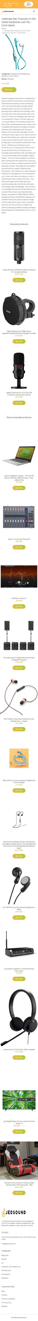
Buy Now (9, 90)
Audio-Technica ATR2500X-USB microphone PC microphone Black (19, 271)
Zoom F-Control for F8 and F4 (19, 539)
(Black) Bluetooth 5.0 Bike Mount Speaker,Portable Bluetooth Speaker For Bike (19, 332)
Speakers (5, 76)
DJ (2, 1263)
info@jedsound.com (9, 1244)
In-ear (11, 76)
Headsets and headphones (20, 74)
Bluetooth (5, 1255)
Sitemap (4, 1306)
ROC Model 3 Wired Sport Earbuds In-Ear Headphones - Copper (19, 720)
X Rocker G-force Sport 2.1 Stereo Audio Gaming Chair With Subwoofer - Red (19, 1184)
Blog (3, 1291)
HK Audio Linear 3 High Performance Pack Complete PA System (19, 659)
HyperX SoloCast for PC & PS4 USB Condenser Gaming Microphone (19, 394)
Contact (4, 1295)
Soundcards (6, 1274)
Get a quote (29, 4)
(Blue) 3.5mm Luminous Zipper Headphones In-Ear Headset (19, 781)
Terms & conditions (8, 1299)
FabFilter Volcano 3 (19, 598)
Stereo (16, 76)
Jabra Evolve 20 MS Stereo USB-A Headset (19, 1050)
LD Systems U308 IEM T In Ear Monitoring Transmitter (19, 970)
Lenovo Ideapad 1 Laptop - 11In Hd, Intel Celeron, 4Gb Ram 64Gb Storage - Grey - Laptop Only (19, 478)
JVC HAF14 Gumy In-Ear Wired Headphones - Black (19, 908)
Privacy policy (6, 1302)
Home (4, 28)
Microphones (6, 1270)
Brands (4, 1259)
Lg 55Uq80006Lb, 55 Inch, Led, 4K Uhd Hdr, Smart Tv (19, 1122)
